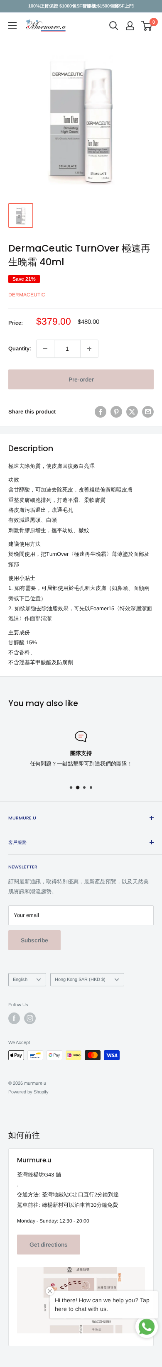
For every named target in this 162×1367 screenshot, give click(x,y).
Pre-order (81, 379)
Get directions (48, 1244)
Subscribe (34, 940)
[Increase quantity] (89, 348)
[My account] (130, 25)
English (20, 979)
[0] (147, 26)
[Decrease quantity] (45, 348)
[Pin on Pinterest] (116, 412)
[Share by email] (148, 412)
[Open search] (113, 25)
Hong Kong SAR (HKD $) (80, 979)
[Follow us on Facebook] (14, 1018)
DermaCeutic (26, 295)
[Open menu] (12, 25)
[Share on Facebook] (100, 412)
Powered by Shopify (28, 1091)
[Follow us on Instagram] (30, 1018)
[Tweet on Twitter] (132, 412)
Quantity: (19, 348)
